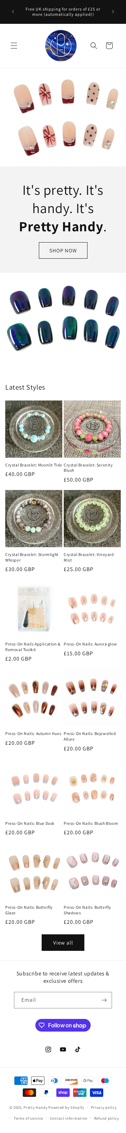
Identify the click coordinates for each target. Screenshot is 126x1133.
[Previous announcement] (13, 11)
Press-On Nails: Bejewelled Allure (90, 736)
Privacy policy (104, 1107)
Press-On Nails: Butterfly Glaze (29, 910)
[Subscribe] (104, 1000)
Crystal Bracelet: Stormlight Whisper (31, 557)
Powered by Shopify (66, 1107)
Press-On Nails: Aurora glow (90, 644)
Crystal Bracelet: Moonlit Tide (33, 465)
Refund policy (106, 1118)
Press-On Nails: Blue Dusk (30, 823)
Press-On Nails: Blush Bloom (91, 823)
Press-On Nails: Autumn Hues (33, 733)
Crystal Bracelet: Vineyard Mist (89, 557)
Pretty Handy (35, 1107)
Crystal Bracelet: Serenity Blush (88, 467)
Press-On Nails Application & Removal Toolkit (33, 646)
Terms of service (28, 1118)
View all (63, 942)
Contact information (69, 1118)
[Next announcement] (113, 11)
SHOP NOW (63, 250)
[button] (14, 45)
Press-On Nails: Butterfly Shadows (87, 910)
